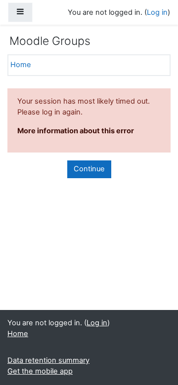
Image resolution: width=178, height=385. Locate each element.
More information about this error (75, 130)
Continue (89, 168)
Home (20, 64)
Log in (157, 12)
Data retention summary (48, 360)
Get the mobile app (40, 371)
